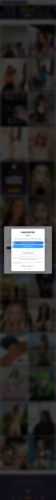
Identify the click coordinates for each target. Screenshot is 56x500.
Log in (33, 266)
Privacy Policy (40, 258)
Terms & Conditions (32, 258)
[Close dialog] (43, 230)
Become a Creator (28, 268)
